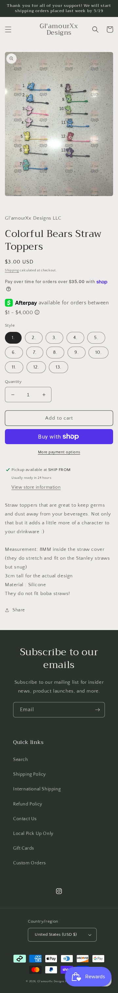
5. (96, 337)
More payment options (59, 452)
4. (75, 337)
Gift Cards (23, 848)
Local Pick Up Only (33, 833)
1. (13, 337)
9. (76, 352)
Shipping (12, 270)
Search (20, 759)
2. (34, 337)
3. (54, 337)
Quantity (13, 381)
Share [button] (18, 610)
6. (14, 352)
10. (98, 352)
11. (14, 367)
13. (58, 367)
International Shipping (37, 789)
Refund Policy (27, 804)
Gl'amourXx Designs (51, 981)
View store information (36, 487)
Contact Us (25, 818)
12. (36, 367)
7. (34, 352)
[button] (8, 29)
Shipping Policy (29, 774)
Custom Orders (29, 863)
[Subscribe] (97, 709)
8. (55, 352)
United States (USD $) (56, 934)
